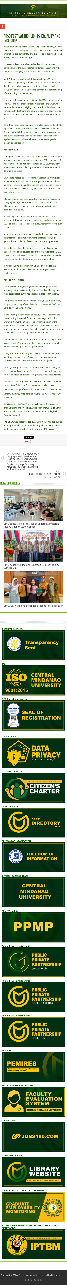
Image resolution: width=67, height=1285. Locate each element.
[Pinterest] (35, 1280)
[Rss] (25, 1280)
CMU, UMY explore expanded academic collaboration (33, 605)
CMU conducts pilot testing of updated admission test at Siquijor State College (31, 525)
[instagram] (41, 1280)
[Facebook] (28, 1280)
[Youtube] (38, 1280)
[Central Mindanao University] (33, 10)
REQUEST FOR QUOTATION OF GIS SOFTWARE (44, 474)
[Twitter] (31, 1280)
